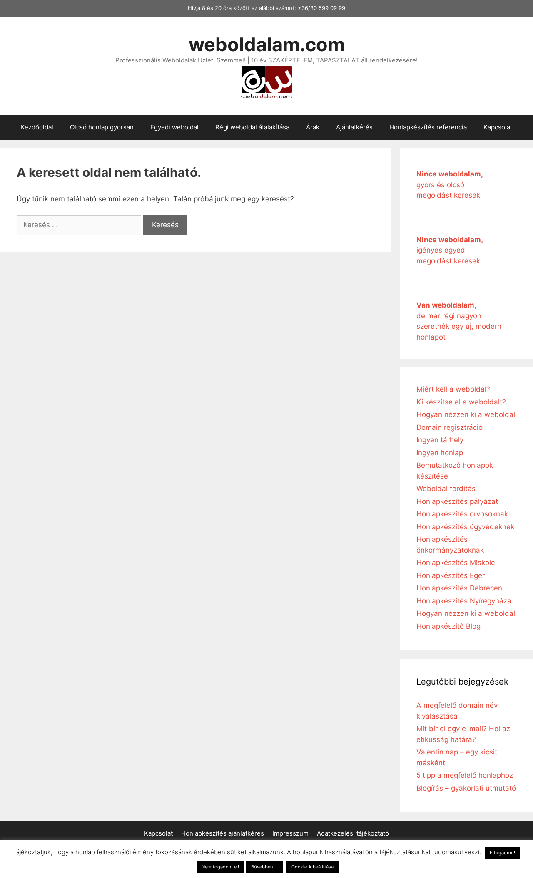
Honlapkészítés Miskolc (455, 562)
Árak (312, 127)
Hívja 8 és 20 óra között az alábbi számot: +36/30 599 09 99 (266, 8)
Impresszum (290, 833)
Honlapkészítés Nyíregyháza (463, 601)
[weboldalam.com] (266, 81)
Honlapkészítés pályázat (457, 501)
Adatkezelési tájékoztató (353, 833)
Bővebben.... (264, 867)
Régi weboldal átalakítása (252, 127)
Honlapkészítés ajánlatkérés (222, 833)
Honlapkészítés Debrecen (459, 588)
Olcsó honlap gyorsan (102, 127)
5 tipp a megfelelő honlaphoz (464, 775)
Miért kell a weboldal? (453, 389)
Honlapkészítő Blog (448, 626)
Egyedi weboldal (174, 127)
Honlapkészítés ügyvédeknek (465, 527)
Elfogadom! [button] (502, 853)
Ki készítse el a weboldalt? (461, 402)
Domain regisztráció (449, 427)
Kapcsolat (497, 127)
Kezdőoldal (37, 127)
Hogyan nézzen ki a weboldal (465, 414)
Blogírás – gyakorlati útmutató (466, 788)
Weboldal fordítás (446, 488)
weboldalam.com (267, 44)
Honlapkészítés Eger (450, 575)
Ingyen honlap (439, 453)
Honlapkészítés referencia (428, 127)
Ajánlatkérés (354, 127)
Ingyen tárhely (439, 440)
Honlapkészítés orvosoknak (462, 514)
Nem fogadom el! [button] (220, 867)
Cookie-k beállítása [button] (312, 867)
